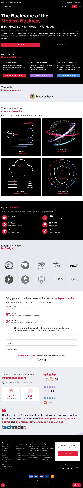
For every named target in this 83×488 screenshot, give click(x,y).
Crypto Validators (6, 459)
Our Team (44, 450)
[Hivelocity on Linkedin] (67, 468)
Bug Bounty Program (47, 457)
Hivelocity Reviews (34, 457)
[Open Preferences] (3, 485)
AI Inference (5, 461)
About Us (44, 444)
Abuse (57, 482)
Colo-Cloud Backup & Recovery (21, 445)
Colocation (5, 448)
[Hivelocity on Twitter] (63, 468)
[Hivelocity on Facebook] (58, 468)
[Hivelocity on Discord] (76, 468)
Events (43, 446)
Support (64, 6)
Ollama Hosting (6, 464)
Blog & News (32, 454)
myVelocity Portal (33, 444)
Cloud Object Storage (21, 452)
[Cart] (69, 6)
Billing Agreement (51, 482)
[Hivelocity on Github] (72, 468)
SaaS (3, 452)
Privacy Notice (35, 482)
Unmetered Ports (20, 457)
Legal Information (27, 482)
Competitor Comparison (35, 455)
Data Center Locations (48, 448)
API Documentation (34, 446)
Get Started (68, 453)
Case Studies (32, 452)
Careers (44, 452)
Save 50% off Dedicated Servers (11, 2)
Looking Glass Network (35, 450)
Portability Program (21, 459)
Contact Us (45, 459)
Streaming (5, 457)
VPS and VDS (6, 446)
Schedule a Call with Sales (74, 2)
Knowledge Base (33, 448)
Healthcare (5, 454)
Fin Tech (4, 450)
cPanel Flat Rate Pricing (22, 455)
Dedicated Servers (7, 444)
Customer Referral (46, 455)
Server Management (21, 448)
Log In (75, 6)
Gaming (4, 455)
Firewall (18, 450)
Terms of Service (43, 482)
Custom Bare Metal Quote (7, 467)
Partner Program (46, 454)
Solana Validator (6, 463)
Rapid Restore (19, 454)
